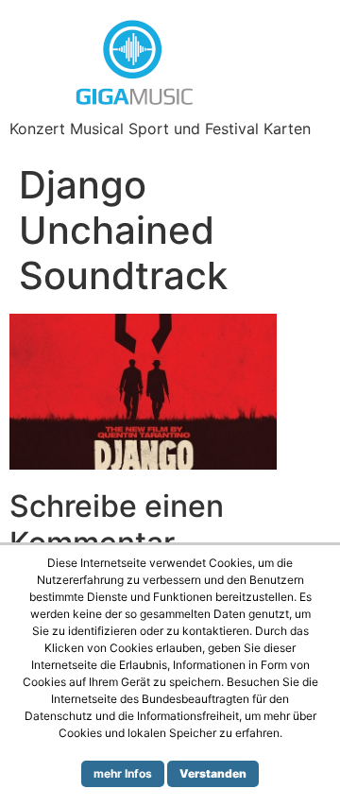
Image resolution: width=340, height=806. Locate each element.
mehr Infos (123, 773)
